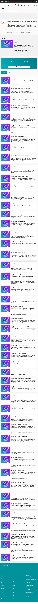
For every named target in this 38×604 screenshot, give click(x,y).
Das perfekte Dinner (29, 576)
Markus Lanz (28, 595)
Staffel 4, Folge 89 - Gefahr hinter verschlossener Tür (20, 345)
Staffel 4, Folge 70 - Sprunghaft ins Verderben (18, 353)
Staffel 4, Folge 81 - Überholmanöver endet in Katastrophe (21, 193)
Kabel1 (14, 579)
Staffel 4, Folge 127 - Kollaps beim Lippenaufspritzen (20, 155)
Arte (13, 589)
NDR (1, 595)
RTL (1, 578)
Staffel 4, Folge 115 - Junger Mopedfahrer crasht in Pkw (20, 326)
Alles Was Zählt (28, 578)
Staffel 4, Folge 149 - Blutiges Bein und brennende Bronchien (21, 125)
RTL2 (1, 581)
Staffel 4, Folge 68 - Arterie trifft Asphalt (17, 470)
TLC (1, 589)
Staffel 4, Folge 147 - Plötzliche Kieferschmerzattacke (20, 105)
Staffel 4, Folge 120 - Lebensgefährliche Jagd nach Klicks (20, 416)
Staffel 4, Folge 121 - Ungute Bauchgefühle (18, 534)
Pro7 (1, 579)
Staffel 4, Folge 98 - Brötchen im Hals (17, 457)
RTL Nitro (2, 585)
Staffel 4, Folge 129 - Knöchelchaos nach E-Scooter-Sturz (20, 336)
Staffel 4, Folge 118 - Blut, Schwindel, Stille (18, 252)
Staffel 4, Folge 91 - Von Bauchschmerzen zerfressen (20, 184)
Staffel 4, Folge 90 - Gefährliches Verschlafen (18, 448)
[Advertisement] (19, 16)
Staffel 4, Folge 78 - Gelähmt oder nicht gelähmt (19, 436)
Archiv (10, 72)
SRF (13, 588)
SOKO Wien (28, 589)
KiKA (13, 591)
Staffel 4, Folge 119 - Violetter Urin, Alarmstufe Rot (19, 145)
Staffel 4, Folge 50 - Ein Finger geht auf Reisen (19, 523)
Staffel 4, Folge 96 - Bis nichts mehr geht (18, 221)
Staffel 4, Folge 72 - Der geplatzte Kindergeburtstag (19, 542)
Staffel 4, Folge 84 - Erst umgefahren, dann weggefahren (20, 406)
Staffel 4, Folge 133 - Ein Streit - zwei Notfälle (22, 43)
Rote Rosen (28, 582)
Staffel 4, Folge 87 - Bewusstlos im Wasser (18, 97)
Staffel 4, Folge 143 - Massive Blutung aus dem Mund (20, 78)
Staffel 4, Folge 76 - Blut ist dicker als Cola (18, 494)
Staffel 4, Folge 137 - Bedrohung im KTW (18, 555)
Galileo (27, 588)
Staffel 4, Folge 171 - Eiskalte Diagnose (17, 136)
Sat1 (13, 578)
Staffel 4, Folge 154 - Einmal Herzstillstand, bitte (19, 361)
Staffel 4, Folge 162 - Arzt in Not (16, 274)
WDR (1, 598)
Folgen (3, 72)
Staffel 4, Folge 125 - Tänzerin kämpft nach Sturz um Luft (20, 88)
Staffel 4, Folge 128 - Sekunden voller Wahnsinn (19, 241)
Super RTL (2, 588)
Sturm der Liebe (28, 583)
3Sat (1, 582)
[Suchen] (31, 1)
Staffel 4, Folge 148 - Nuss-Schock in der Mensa (19, 287)
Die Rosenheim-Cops (29, 593)
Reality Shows (28, 32)
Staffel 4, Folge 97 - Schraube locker (17, 318)
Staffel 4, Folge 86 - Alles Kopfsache (17, 306)
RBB (13, 595)
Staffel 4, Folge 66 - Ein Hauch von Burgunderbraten (20, 503)
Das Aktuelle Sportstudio (30, 592)
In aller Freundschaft (29, 585)
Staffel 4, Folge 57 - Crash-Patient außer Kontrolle (19, 176)
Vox (13, 581)
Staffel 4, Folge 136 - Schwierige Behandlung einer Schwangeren (22, 232)
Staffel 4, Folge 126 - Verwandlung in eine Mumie (19, 424)
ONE (13, 598)
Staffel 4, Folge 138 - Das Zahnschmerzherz (18, 203)
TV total (27, 586)
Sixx (13, 582)
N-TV (1, 591)
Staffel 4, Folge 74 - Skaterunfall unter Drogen (18, 482)
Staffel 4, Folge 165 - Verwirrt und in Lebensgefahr (19, 165)
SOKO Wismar (28, 596)
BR (13, 592)
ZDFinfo (14, 585)
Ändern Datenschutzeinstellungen (6, 573)
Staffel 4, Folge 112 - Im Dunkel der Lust (17, 386)
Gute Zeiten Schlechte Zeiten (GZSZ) (31, 579)
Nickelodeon (3, 592)
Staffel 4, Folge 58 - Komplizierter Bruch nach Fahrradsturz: (21, 378)
